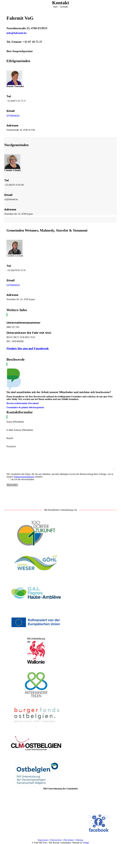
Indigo (86, 842)
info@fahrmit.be (16, 33)
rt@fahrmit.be (12, 115)
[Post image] (48, 815)
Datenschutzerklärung (24, 476)
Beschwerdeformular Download (22, 403)
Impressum (43, 840)
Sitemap (79, 840)
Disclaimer (69, 840)
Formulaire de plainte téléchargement (25, 407)
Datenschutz (56, 840)
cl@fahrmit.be (13, 285)
